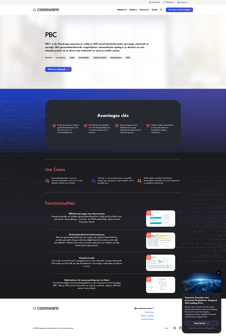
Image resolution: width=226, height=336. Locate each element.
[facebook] (174, 328)
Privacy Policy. (211, 328)
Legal (166, 328)
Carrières (149, 312)
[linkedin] (180, 328)
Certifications (147, 319)
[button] (184, 2)
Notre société (147, 316)
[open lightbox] (160, 218)
